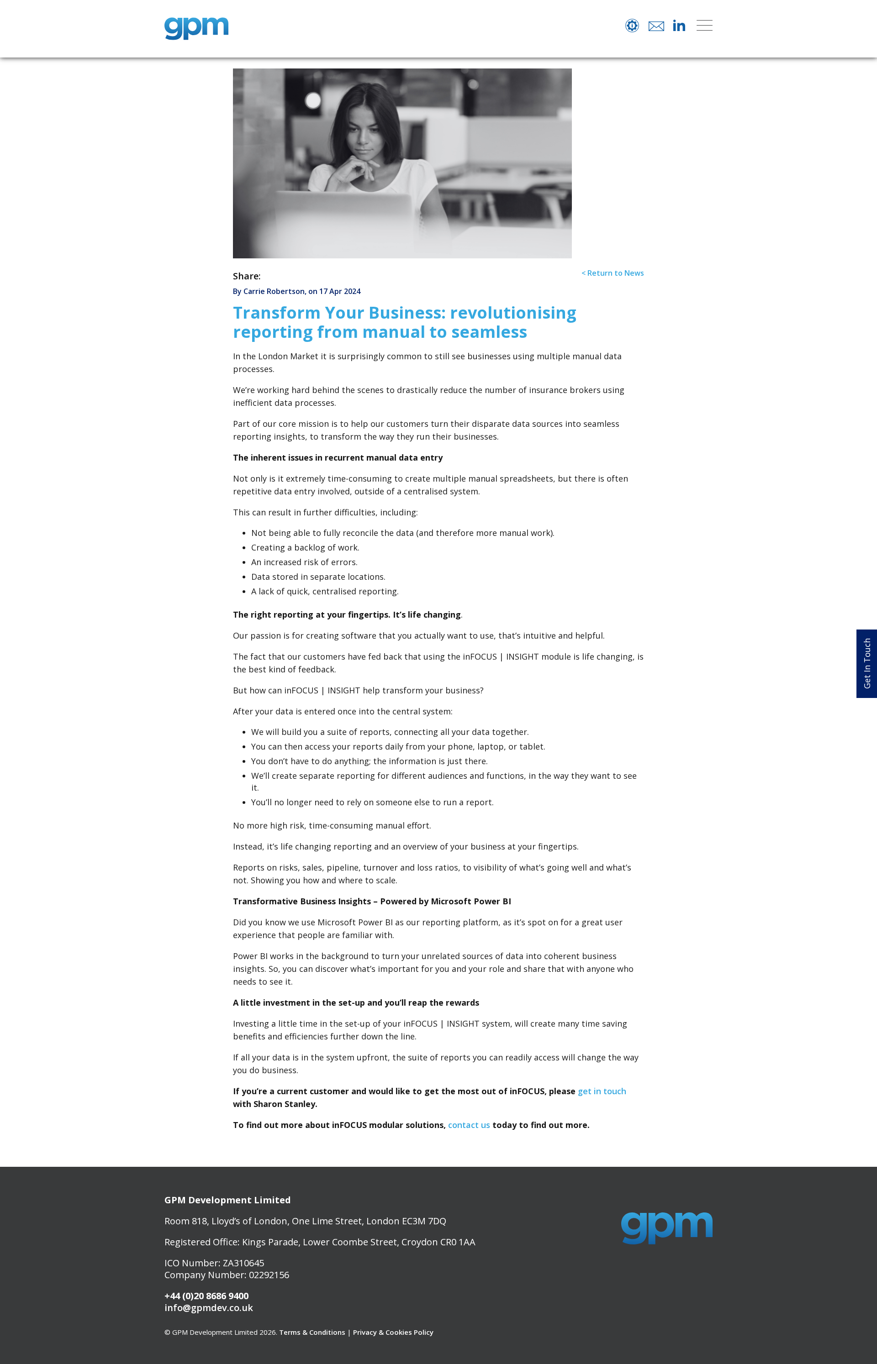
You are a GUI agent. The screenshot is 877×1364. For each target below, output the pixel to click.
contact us (469, 1124)
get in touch (602, 1091)
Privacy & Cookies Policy (393, 1332)
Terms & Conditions (312, 1332)
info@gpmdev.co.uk (208, 1307)
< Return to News (612, 273)
